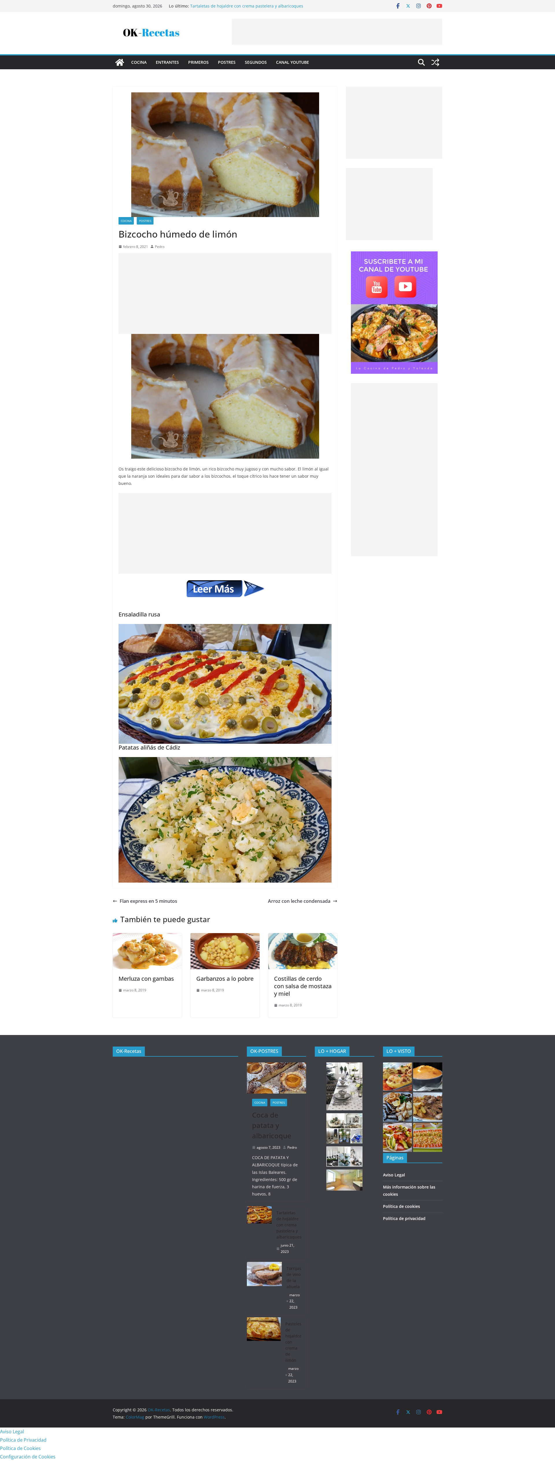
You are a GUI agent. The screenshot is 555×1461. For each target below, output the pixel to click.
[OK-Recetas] (120, 62)
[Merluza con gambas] (147, 937)
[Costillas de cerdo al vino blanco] (427, 1107)
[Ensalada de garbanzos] (427, 1137)
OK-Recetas (128, 1051)
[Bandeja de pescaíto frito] (397, 1107)
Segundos (256, 62)
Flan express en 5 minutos (148, 901)
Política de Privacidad (23, 1440)
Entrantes (167, 62)
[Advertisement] (337, 32)
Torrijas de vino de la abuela (293, 1277)
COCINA (139, 62)
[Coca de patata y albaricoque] (276, 1078)
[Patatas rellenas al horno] (397, 1077)
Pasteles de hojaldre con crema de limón (293, 1342)
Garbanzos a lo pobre (225, 978)
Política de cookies (401, 1206)
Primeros (198, 62)
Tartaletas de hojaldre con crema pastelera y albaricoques (288, 1225)
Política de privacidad (404, 1218)
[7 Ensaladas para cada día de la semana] (397, 1137)
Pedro (159, 246)
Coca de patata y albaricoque (218, 6)
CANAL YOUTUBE (292, 62)
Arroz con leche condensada (299, 901)
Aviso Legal (394, 1175)
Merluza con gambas (146, 978)
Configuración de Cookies (28, 1456)
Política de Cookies (20, 1448)
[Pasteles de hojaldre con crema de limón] (264, 1352)
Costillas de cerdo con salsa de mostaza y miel (303, 986)
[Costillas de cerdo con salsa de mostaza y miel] (302, 937)
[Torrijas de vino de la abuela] (264, 1288)
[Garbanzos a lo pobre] (225, 937)
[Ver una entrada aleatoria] (435, 62)
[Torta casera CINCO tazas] (427, 1077)
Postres (227, 62)
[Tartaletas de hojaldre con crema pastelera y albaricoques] (259, 1232)
